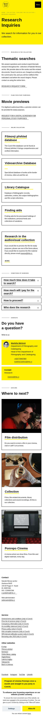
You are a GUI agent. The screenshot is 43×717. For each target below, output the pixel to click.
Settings (11, 708)
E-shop (4, 647)
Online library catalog (9, 654)
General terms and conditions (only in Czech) (17, 619)
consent (12, 700)
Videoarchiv (6, 662)
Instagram (13, 674)
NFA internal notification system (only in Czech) (18, 634)
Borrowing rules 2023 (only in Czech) (14, 636)
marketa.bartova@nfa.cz (23, 362)
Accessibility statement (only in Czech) (15, 626)
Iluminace (5, 652)
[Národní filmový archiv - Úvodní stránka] (6, 4)
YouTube (22, 674)
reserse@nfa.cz (13, 377)
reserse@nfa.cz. (27, 253)
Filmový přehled (7, 649)
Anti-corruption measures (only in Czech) (16, 631)
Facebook (5, 674)
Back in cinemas (7, 664)
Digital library (6, 657)
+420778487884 (20, 359)
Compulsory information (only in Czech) (15, 624)
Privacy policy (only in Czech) (12, 629)
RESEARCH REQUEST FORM (13, 86)
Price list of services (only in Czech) (14, 621)
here (29, 713)
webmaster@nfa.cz (8, 600)
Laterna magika (7, 659)
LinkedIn (30, 674)
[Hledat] (31, 4)
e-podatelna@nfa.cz (8, 593)
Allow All (31, 708)
